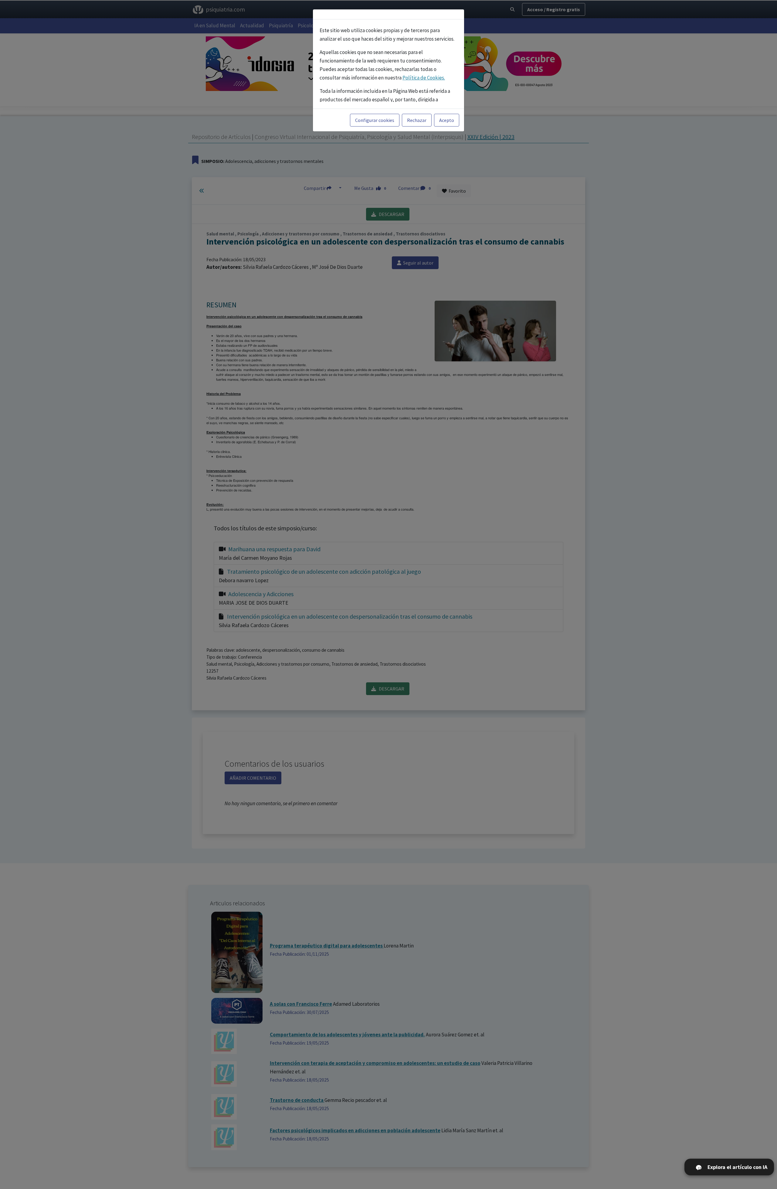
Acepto (446, 120)
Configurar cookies (374, 120)
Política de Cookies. (423, 77)
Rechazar (416, 120)
